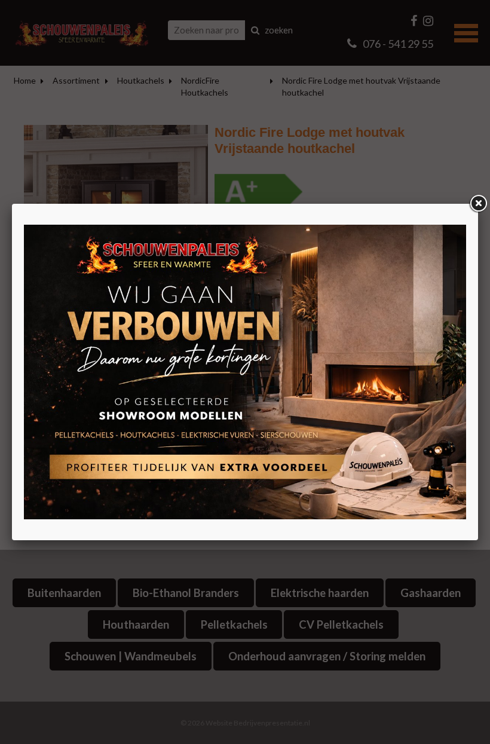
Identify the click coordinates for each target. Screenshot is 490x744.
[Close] (478, 204)
